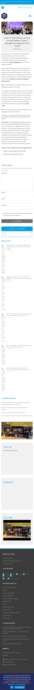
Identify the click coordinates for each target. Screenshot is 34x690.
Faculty (4, 604)
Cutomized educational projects (11, 561)
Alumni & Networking (8, 607)
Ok (12, 687)
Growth (5, 590)
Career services (7, 610)
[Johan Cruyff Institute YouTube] (6, 576)
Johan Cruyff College (8, 596)
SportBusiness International (18, 122)
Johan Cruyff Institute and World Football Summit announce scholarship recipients (18, 346)
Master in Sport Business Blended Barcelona (13, 412)
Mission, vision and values (10, 587)
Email (3, 199)
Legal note (5, 655)
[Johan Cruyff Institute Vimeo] (13, 576)
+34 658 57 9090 (9, 662)
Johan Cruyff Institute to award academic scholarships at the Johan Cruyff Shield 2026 (17, 368)
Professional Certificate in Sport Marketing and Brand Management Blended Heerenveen (17, 628)
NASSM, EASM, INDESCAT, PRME (11, 652)
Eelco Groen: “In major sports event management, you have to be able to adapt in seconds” (19, 314)
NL (5, 7)
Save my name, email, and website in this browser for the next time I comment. (18, 214)
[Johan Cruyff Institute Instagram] (27, 574)
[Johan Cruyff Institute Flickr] (5, 578)
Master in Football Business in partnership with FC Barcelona (16, 632)
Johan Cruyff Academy (8, 593)
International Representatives (11, 598)
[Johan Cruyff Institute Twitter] (13, 574)
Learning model (7, 601)
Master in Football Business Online (12, 643)
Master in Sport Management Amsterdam (15, 151)
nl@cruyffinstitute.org (10, 665)
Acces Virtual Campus (27, 7)
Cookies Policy (19, 687)
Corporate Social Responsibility (11, 612)
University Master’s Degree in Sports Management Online (16, 415)
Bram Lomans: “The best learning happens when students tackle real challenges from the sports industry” (18, 246)
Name (3, 192)
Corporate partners (8, 558)
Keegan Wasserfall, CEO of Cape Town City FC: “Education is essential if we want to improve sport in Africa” (19, 278)
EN (2, 7)
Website (3, 205)
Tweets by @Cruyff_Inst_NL (10, 450)
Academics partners (8, 563)
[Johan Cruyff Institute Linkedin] (19, 574)
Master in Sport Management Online (13, 154)
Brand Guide (6, 618)
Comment (4, 173)
